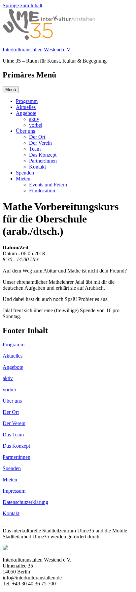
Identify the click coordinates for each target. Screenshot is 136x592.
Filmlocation (42, 190)
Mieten (23, 178)
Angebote (26, 113)
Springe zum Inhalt (22, 5)
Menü (10, 89)
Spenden (25, 172)
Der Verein (40, 143)
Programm (27, 101)
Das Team (13, 434)
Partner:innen (43, 161)
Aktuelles (26, 107)
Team (35, 149)
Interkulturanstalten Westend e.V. (37, 49)
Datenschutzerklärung (25, 502)
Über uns (25, 131)
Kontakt (37, 167)
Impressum (14, 491)
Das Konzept (42, 155)
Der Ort (37, 137)
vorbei (35, 125)
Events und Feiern (48, 184)
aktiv (34, 119)
